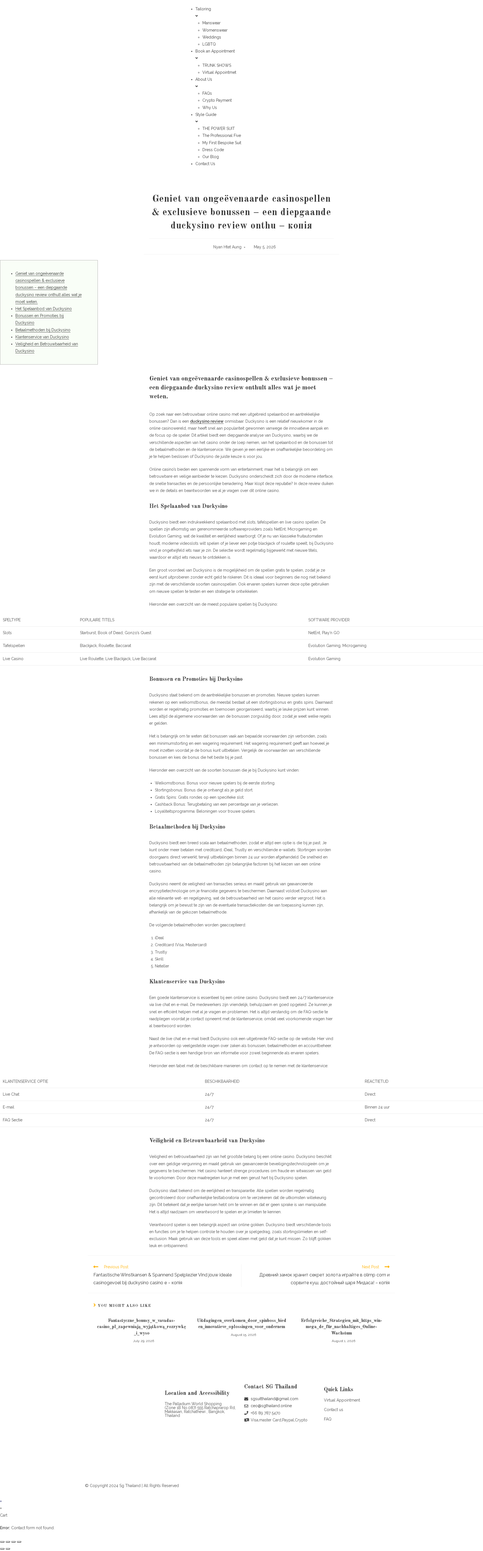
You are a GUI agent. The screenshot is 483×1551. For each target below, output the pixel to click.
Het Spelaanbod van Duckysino (43, 308)
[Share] (8, 1542)
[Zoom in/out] (19, 1542)
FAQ (328, 1419)
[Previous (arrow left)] (2, 1549)
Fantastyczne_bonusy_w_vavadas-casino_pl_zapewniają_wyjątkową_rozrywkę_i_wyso (141, 1327)
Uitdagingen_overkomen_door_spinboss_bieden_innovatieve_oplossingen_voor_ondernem (241, 1324)
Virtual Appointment (342, 1400)
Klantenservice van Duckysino (42, 337)
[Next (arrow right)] (8, 1549)
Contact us (333, 1409)
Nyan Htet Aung (227, 247)
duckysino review (207, 421)
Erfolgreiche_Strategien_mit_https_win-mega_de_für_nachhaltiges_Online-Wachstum (341, 1327)
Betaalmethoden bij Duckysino (42, 330)
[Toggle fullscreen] (13, 1542)
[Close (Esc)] (2, 1542)
